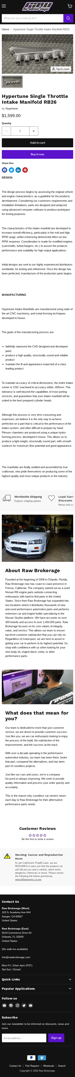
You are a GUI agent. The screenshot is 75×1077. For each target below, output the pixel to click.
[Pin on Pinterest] (25, 170)
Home (5, 29)
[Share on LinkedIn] (18, 170)
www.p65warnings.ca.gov (28, 879)
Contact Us (15, 1065)
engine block (29, 651)
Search (62, 1065)
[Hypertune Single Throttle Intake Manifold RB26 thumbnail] (12, 82)
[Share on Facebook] (4, 170)
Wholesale (48, 1065)
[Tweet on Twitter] (11, 170)
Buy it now (37, 154)
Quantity (6, 123)
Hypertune (11, 108)
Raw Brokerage (14, 583)
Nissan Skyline (14, 617)
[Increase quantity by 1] (33, 131)
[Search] (68, 18)
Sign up (56, 1037)
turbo (41, 651)
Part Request (32, 1065)
